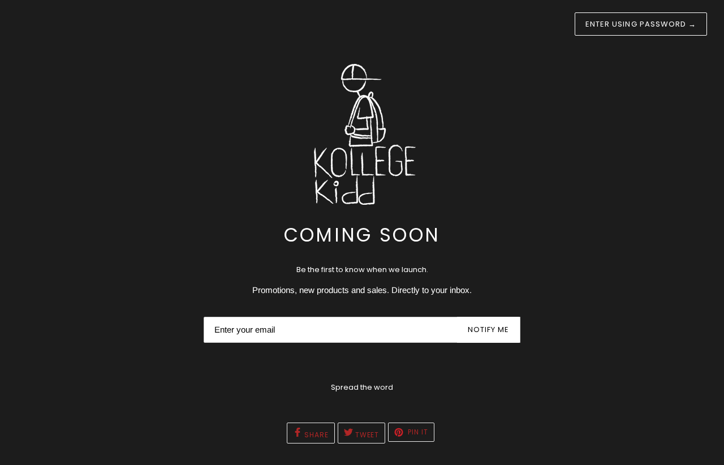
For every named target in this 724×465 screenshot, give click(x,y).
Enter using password (640, 24)
